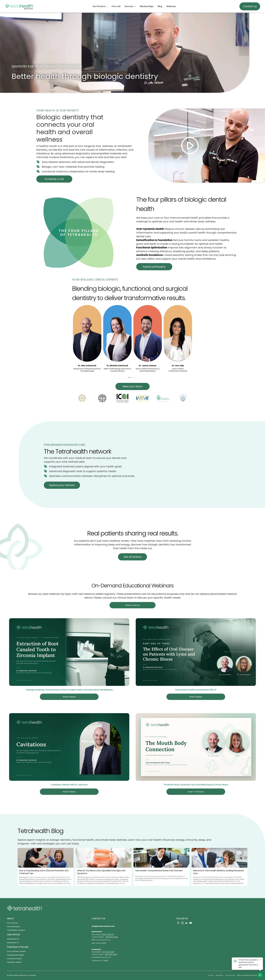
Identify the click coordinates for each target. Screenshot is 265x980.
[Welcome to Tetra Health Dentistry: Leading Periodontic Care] (219, 858)
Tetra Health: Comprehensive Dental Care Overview (159, 870)
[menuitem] (100, 6)
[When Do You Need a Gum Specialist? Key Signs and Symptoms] (103, 858)
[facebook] (178, 923)
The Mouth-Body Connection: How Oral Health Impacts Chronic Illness (196, 784)
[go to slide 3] (132, 377)
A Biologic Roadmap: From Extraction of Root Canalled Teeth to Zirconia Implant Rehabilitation (69, 689)
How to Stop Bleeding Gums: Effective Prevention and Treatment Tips (43, 872)
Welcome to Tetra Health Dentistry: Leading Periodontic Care (218, 872)
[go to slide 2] (130, 377)
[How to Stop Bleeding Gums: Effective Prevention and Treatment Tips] (45, 858)
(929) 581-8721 (108, 934)
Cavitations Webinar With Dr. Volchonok (69, 784)
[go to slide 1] (129, 377)
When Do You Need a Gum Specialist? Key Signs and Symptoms (101, 872)
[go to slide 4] (134, 377)
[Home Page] (19, 4)
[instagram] (182, 923)
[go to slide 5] (135, 377)
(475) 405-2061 (108, 952)
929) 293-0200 (112, 937)
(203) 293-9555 (111, 954)
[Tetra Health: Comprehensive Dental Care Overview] (161, 858)
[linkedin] (186, 923)
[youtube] (190, 923)
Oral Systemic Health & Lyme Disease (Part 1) (195, 689)
